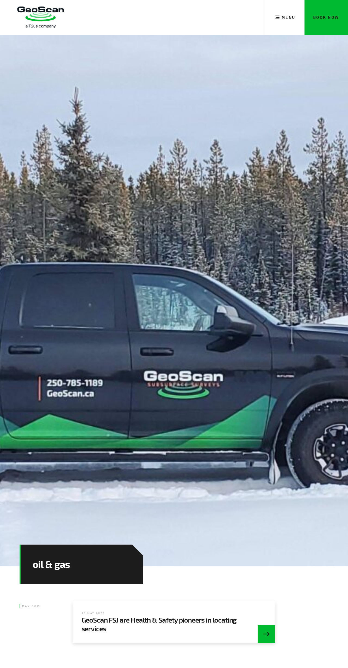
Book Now (326, 17)
